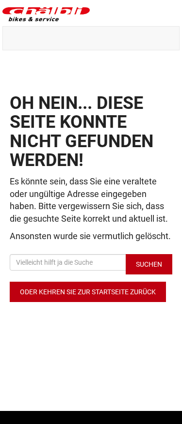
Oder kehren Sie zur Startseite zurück (88, 292)
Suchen (149, 264)
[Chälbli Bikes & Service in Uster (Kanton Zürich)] (91, 14)
